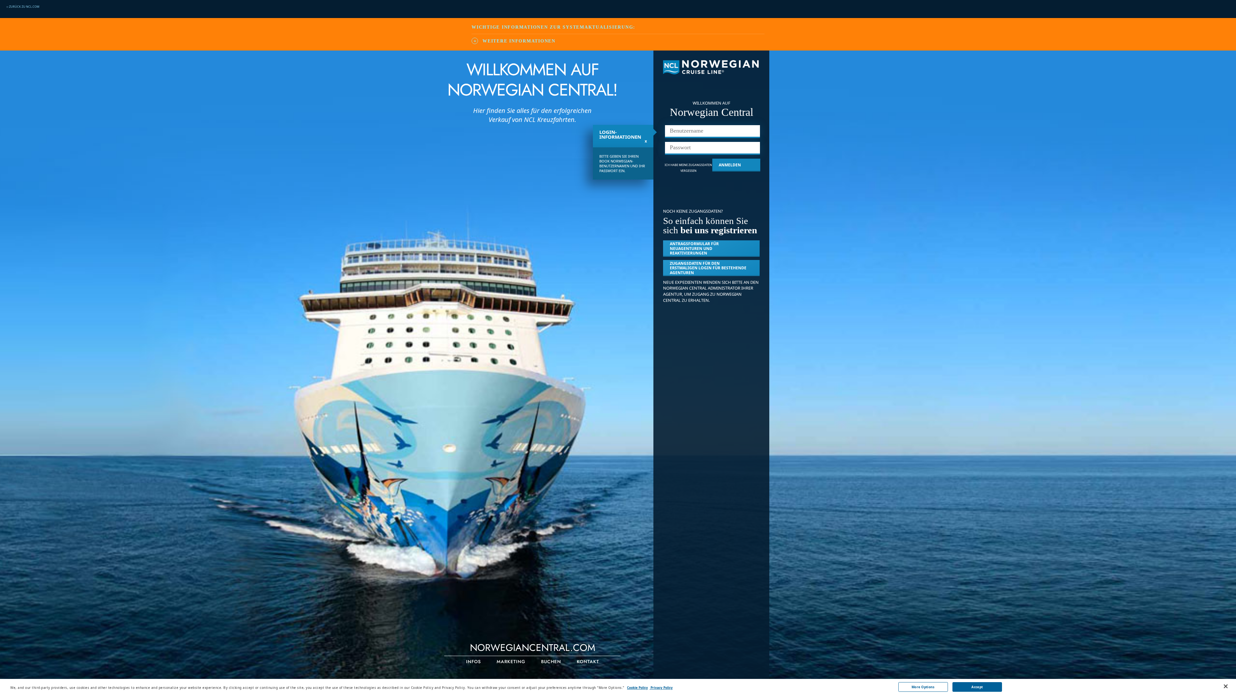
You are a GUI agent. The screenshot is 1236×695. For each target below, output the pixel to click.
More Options (923, 687)
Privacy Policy (661, 687)
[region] (618, 687)
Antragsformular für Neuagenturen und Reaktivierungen (694, 248)
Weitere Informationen (519, 41)
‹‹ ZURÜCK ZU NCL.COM (22, 7)
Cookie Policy (637, 687)
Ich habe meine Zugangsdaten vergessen (688, 168)
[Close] (1226, 686)
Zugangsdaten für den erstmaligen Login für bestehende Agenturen (708, 268)
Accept (977, 687)
